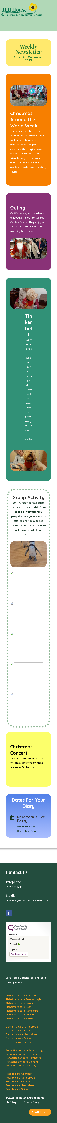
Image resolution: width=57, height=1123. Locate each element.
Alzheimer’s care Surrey (19, 1018)
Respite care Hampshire (20, 1085)
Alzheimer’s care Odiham (20, 1014)
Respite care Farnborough (21, 1077)
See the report (17, 954)
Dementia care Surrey (18, 1042)
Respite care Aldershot (19, 1073)
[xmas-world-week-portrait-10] (28, 688)
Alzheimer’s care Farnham (21, 1003)
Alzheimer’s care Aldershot (21, 995)
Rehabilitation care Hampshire (24, 1057)
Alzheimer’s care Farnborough (23, 999)
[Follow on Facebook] (9, 913)
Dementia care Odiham (19, 1038)
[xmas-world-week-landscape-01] (28, 719)
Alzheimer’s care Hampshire (22, 1010)
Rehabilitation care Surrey (21, 1065)
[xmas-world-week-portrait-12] (28, 628)
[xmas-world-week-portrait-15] (28, 567)
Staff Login (12, 1102)
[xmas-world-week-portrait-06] (28, 597)
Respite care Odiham (18, 1089)
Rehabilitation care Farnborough (25, 1050)
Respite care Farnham (18, 1081)
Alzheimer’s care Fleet (18, 1007)
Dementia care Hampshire (21, 1034)
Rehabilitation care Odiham (22, 1061)
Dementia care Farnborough (22, 1026)
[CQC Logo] (18, 930)
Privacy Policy (31, 1102)
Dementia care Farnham (20, 1030)
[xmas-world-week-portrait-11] (28, 658)
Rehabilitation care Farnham (22, 1054)
